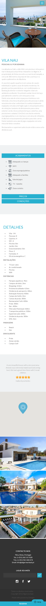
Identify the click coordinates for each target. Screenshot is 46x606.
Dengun (31, 597)
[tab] (23, 155)
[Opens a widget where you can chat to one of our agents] (37, 602)
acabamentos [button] (23, 155)
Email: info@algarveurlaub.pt (23, 562)
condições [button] (23, 201)
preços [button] (23, 196)
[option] (23, 24)
